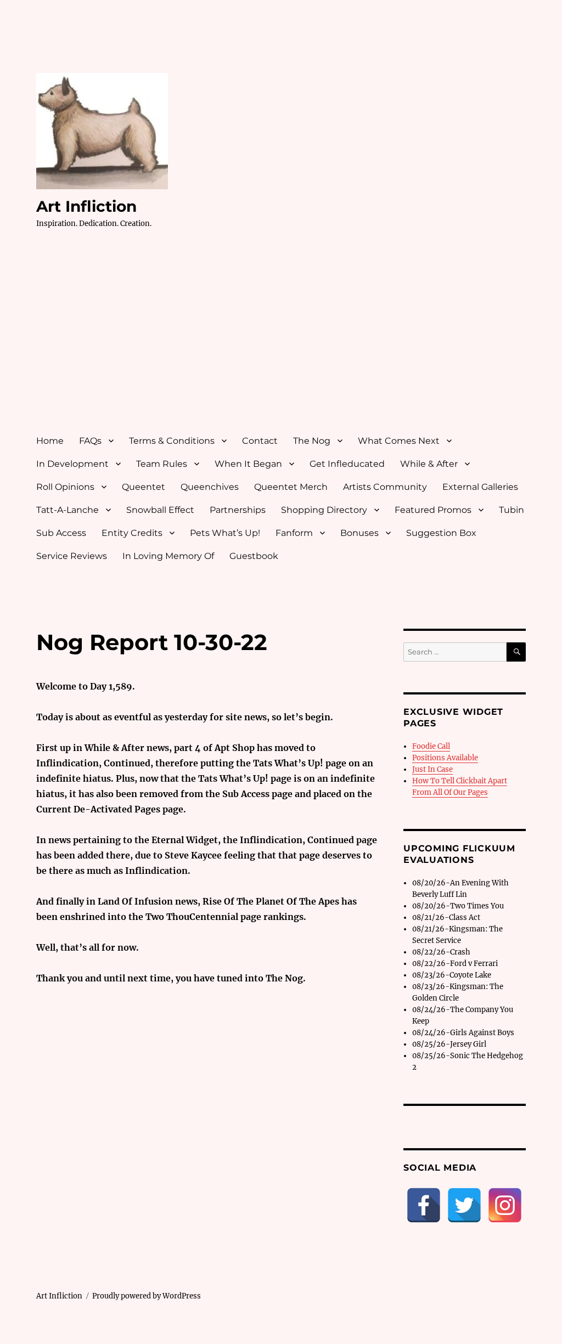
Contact (260, 441)
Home (50, 441)
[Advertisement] (283, 342)
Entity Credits (132, 533)
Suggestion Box (441, 533)
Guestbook (253, 556)
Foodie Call (431, 746)
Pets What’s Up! (225, 533)
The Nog (311, 441)
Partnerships (238, 510)
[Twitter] (464, 1205)
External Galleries (480, 487)
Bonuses (359, 533)
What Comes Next (399, 441)
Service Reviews (71, 556)
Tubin (511, 510)
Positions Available (445, 758)
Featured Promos (433, 510)
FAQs (90, 441)
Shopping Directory (324, 510)
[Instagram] (504, 1205)
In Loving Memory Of (168, 556)
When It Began (248, 464)
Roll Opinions (65, 487)
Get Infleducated (347, 464)
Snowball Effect (160, 510)
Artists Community (385, 487)
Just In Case (432, 769)
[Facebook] (423, 1205)
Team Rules (161, 464)
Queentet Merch (291, 487)
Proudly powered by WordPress (146, 1296)
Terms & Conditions (172, 441)
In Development (72, 464)
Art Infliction (86, 206)
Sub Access (61, 533)
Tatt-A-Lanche (67, 510)
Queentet (143, 487)
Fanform (294, 533)
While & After (429, 464)
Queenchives (210, 487)
